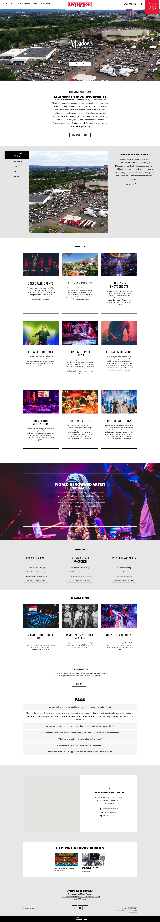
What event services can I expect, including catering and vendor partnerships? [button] (80, 726)
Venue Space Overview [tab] (18, 155)
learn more (80, 513)
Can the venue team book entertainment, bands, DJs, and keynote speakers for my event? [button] (80, 733)
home (5, 4)
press (42, 4)
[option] (40, 284)
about (35, 4)
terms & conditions (130, 908)
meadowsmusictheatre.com (108, 800)
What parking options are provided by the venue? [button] (80, 739)
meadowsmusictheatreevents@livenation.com (81, 897)
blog (48, 4)
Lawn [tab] (16, 166)
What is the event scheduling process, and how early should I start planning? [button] (80, 752)
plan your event (80, 64)
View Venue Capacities (134, 184)
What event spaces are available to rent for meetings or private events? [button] (80, 707)
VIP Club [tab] (17, 171)
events (20, 4)
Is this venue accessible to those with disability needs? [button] (80, 745)
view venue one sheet (80, 135)
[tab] (80, 707)
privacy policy (132, 907)
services (28, 4)
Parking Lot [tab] (18, 177)
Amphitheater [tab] (19, 161)
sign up (79, 684)
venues (12, 4)
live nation (39, 907)
